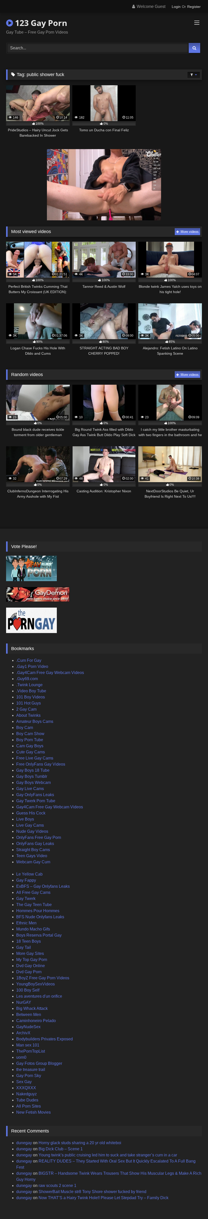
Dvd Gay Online (30, 966)
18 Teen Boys (28, 941)
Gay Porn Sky (28, 1075)
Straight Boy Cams (33, 850)
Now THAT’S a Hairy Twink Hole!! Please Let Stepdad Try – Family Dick (103, 1198)
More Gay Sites (30, 953)
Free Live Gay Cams (34, 758)
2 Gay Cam (26, 709)
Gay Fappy (26, 880)
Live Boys (25, 819)
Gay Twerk (26, 898)
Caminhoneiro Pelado (36, 1021)
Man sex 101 (27, 1045)
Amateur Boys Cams (34, 721)
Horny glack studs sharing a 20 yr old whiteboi (80, 1143)
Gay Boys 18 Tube (32, 770)
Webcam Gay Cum (33, 862)
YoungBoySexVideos (35, 984)
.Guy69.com (27, 679)
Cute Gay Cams (30, 752)
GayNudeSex (28, 1027)
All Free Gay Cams (33, 892)
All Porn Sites (28, 1106)
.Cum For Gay (28, 660)
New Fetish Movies (33, 1112)
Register (194, 7)
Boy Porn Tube (29, 740)
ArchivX (23, 1033)
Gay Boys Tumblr (31, 776)
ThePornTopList (30, 1051)
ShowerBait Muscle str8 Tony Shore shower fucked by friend (92, 1191)
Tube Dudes (27, 1100)
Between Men (28, 1014)
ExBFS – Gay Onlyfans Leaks (43, 886)
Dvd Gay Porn (29, 972)
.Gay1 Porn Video (32, 666)
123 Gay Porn (40, 22)
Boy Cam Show (30, 734)
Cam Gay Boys (29, 746)
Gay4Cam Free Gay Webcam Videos (49, 807)
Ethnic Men (26, 923)
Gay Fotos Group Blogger (39, 1063)
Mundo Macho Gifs (33, 929)
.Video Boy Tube (31, 691)
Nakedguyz (26, 1094)
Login (176, 7)
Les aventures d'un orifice (39, 996)
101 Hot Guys (28, 703)
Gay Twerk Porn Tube (35, 801)
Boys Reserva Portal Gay (39, 935)
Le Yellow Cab (29, 874)
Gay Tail (23, 947)
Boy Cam (24, 727)
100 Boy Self (27, 990)
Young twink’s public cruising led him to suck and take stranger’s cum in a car (108, 1155)
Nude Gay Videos (32, 831)
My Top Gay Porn (31, 959)
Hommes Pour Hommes (37, 911)
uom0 (21, 1057)
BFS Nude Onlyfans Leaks (40, 917)
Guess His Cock (30, 813)
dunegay (24, 1143)
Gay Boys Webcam (33, 782)
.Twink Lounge (29, 685)
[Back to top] (192, 1204)
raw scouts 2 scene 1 (57, 1185)
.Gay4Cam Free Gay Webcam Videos (50, 672)
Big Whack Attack (32, 1008)
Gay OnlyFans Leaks (35, 795)
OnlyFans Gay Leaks (35, 843)
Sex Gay (24, 1082)
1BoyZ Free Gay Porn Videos (42, 978)
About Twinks (28, 715)
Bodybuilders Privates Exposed (44, 1039)
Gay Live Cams (30, 788)
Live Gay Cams (30, 825)
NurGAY (23, 1002)
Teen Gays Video (31, 856)
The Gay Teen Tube (34, 904)
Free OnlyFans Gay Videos (40, 764)
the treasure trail (30, 1069)
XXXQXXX (26, 1088)
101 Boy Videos (30, 697)
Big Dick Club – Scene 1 (61, 1149)
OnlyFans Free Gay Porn (38, 837)
